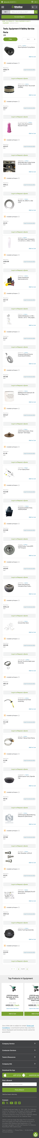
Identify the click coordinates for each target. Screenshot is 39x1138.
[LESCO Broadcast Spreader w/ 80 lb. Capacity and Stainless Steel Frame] (35, 988)
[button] (9, 2)
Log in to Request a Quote (19, 78)
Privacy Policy (19, 1130)
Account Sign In (19, 17)
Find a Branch (7, 1080)
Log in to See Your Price (12, 1008)
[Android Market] (29, 1073)
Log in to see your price (29, 69)
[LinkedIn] (16, 1103)
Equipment (6, 23)
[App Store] (10, 1073)
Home (3, 21)
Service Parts (14, 23)
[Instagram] (20, 1103)
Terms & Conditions (7, 1130)
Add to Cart (12, 1013)
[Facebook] (4, 1103)
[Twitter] (7, 1103)
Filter (10, 39)
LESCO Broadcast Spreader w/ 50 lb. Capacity (12, 997)
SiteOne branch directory (9, 1094)
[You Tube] (12, 1103)
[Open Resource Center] (35, 1134)
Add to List (32, 56)
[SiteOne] (17, 8)
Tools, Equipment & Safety (23, 21)
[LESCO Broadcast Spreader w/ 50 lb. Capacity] (12, 988)
